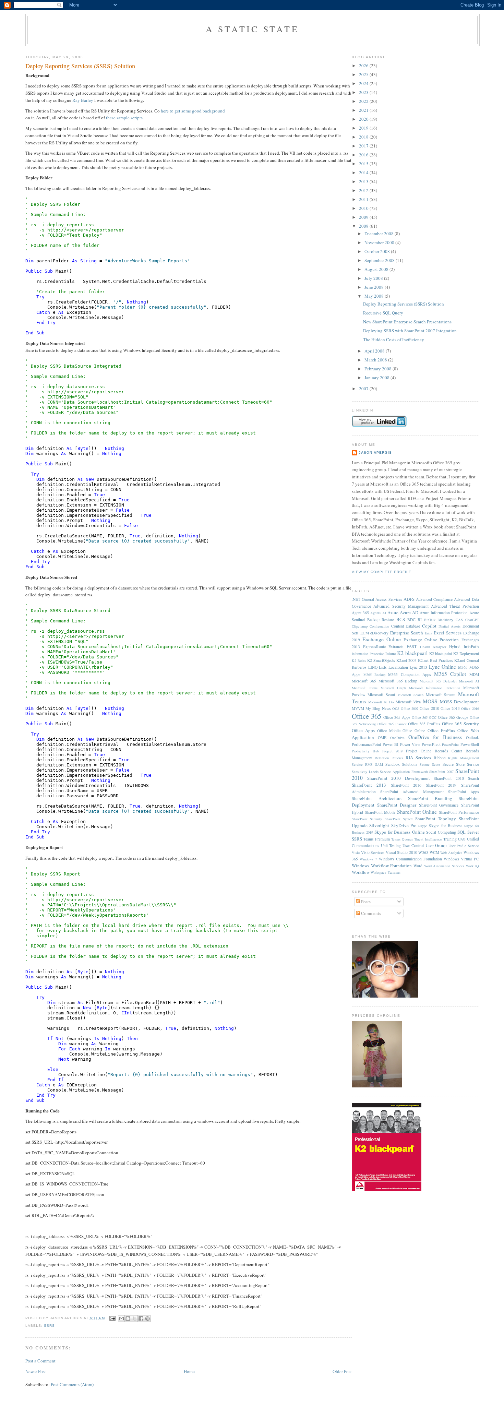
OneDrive (397, 737)
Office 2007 (409, 708)
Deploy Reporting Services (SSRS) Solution (80, 66)
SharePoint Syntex (399, 819)
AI (384, 612)
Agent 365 (360, 612)
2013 (364, 181)
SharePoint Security (367, 819)
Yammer (394, 872)
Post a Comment (40, 1361)
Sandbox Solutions (401, 764)
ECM (364, 632)
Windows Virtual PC (461, 858)
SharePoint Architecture (376, 798)
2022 (364, 101)
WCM (434, 852)
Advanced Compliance (434, 599)
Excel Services (447, 633)
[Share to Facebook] (140, 1318)
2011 (364, 199)
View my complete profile (381, 572)
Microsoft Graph (393, 688)
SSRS (49, 1325)
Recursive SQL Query (383, 313)
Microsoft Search (410, 694)
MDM (474, 674)
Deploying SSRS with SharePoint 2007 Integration (410, 330)
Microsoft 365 (364, 680)
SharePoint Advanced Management (412, 791)
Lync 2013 (419, 667)
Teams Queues (402, 839)
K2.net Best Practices (435, 660)
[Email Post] (112, 1318)
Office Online (414, 730)
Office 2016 (470, 708)
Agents (375, 612)
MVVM (358, 708)
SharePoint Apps (463, 791)
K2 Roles (359, 660)
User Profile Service (463, 845)
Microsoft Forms (364, 688)
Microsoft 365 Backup (398, 680)
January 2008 (377, 377)
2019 (364, 128)
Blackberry (445, 619)
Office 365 (366, 716)
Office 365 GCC (424, 717)
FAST (412, 646)
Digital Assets (449, 626)
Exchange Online (381, 639)
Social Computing (441, 832)
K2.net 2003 (406, 660)
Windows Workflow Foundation (382, 865)
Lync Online (442, 666)
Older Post (342, 1371)
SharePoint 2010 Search (456, 778)
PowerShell (469, 744)
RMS (369, 764)
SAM (379, 764)
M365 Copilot (450, 673)
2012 (364, 190)
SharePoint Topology (435, 818)
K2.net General (466, 660)
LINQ (372, 667)
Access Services (388, 599)
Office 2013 (450, 708)
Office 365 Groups (453, 717)
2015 (364, 163)
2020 (364, 119)
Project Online (418, 750)
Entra (428, 633)
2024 (364, 83)
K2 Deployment (466, 653)
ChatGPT (472, 619)
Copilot (429, 626)
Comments (370, 913)
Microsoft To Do (381, 702)
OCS (395, 708)
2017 (364, 146)
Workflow (361, 872)
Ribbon (440, 757)
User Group (436, 845)
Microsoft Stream (440, 694)
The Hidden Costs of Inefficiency (393, 339)
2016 (364, 155)
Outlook (472, 737)
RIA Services (418, 757)
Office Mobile (388, 730)
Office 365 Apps (396, 717)
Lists (383, 667)
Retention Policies (389, 757)
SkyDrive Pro (404, 825)
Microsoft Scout (381, 694)
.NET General (363, 599)
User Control (413, 845)
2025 (364, 74)
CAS (459, 619)
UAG (462, 839)
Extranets (396, 646)
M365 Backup (374, 674)
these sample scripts (124, 118)
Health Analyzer (433, 646)
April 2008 (375, 351)
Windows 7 (368, 859)
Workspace (378, 872)
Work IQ (472, 865)
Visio (356, 852)
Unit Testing (391, 845)
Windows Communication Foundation (410, 858)
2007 (364, 388)
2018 (364, 137)
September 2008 (380, 260)
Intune (390, 653)
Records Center (448, 750)
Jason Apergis (375, 452)
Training (450, 839)
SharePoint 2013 (369, 785)
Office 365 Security (460, 723)
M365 (463, 667)
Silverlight (379, 825)
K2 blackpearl (412, 653)
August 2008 (376, 269)
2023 (364, 92)
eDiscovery (379, 632)
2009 (364, 217)
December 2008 (379, 233)
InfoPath (471, 646)
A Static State (252, 29)
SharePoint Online (417, 811)
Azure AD (409, 612)
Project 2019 (392, 751)
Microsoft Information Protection (434, 688)
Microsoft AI (469, 681)
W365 (423, 852)
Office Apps (363, 730)
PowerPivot (431, 744)
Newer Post (35, 1371)
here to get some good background (193, 111)
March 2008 (376, 360)
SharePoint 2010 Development (398, 778)
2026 (364, 65)
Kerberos (359, 667)
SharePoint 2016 (406, 785)
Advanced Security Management (400, 606)
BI (420, 619)
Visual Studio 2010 (401, 852)
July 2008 (374, 278)
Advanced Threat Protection (455, 606)
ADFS (409, 599)
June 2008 (374, 287)
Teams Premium (376, 839)
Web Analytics (451, 852)
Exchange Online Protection (431, 639)
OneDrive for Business (435, 737)
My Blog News (378, 708)
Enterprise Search (406, 633)
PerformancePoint (366, 744)
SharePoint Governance (439, 805)
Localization (398, 667)
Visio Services (373, 852)
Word (417, 865)
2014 (364, 172)
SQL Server (468, 832)
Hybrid (454, 646)
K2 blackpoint (440, 653)
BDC (411, 619)
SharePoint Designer (397, 805)
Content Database (405, 626)
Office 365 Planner (391, 724)
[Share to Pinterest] (147, 1318)
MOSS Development (459, 702)
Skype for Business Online (399, 832)
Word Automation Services (444, 865)
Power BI (391, 744)
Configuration (379, 626)
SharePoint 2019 (441, 785)
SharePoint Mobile (380, 812)
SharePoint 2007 (441, 771)
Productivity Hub (365, 751)
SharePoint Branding (430, 798)
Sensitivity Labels (365, 771)
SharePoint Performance (459, 812)
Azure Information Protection (444, 612)
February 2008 (378, 369)
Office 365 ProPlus (424, 723)
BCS (400, 619)
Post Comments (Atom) (72, 1384)
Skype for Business (446, 825)
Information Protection (368, 653)
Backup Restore (380, 619)
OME (382, 737)
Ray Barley (82, 100)
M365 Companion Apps (409, 674)
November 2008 (379, 242)
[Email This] (121, 1318)
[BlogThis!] (127, 1318)
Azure (392, 612)
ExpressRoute (374, 646)
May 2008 (374, 296)
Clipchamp (360, 626)
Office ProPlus (441, 730)
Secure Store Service (461, 764)
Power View (410, 744)
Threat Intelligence (428, 839)
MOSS (430, 701)
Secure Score (430, 764)
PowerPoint (450, 744)
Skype (422, 825)
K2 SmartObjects (381, 660)
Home (189, 1371)
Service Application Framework (404, 771)
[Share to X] (134, 1318)
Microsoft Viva (408, 701)
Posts (365, 901)
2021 (364, 110)
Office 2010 (429, 708)
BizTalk (429, 619)
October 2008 (377, 251)
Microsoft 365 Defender (438, 681)
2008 (364, 226)
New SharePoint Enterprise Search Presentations (407, 322)
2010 (364, 208)
